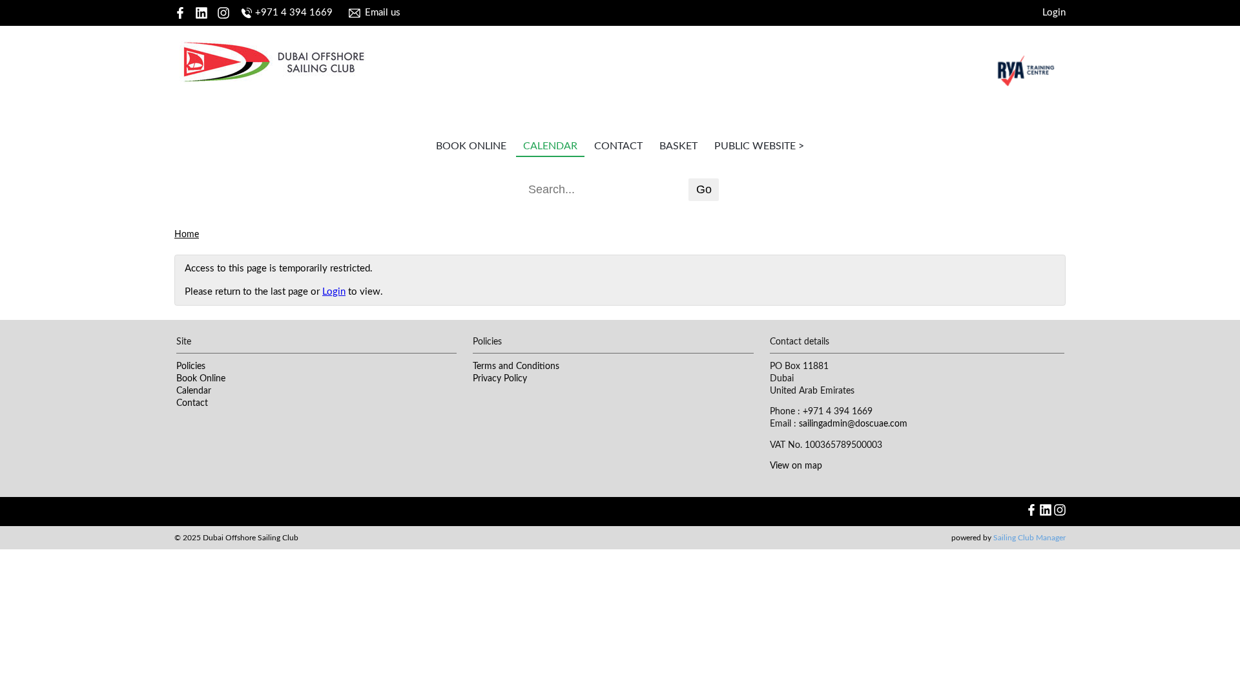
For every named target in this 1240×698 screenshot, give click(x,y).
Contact (618, 146)
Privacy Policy (500, 378)
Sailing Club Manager (1029, 538)
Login (1054, 12)
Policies (190, 366)
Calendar (550, 146)
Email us (382, 12)
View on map (796, 466)
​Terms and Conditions (516, 366)
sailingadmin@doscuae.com (853, 423)
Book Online (471, 146)
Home (186, 234)
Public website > (759, 146)
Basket (678, 146)
